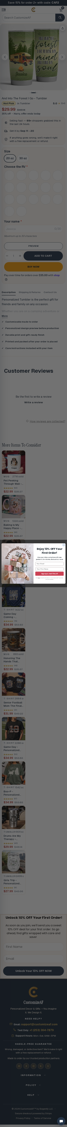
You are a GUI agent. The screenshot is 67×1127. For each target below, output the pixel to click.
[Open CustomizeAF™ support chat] (61, 1121)
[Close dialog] (64, 545)
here (39, 577)
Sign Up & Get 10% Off (49, 574)
